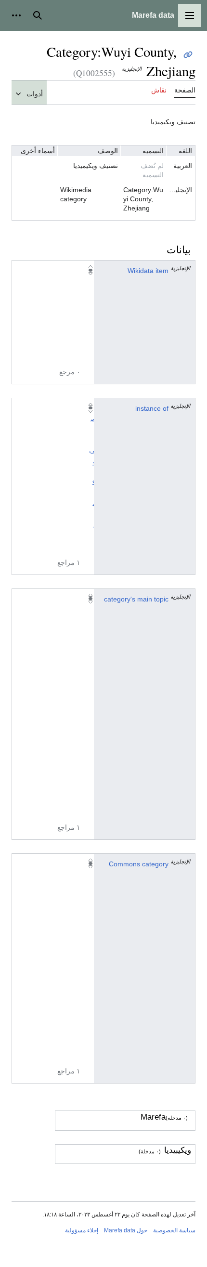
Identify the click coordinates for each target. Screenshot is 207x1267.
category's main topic (136, 599)
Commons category (138, 864)
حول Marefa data (125, 1230)
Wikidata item (148, 270)
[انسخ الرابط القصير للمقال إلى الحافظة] (187, 54)
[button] (189, 15)
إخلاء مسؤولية (81, 1230)
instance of (151, 408)
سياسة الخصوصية (174, 1230)
